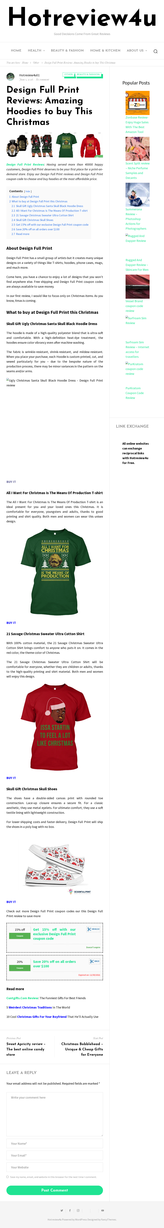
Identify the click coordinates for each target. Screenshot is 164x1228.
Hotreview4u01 (29, 75)
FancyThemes (108, 1219)
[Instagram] (78, 1211)
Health (34, 50)
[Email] (86, 1211)
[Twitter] (62, 1211)
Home (16, 50)
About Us (135, 50)
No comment (42, 79)
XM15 (96, 961)
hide (27, 191)
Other (36, 62)
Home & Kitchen (105, 50)
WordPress (81, 1219)
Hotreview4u (82, 19)
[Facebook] (70, 1211)
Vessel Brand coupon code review (134, 306)
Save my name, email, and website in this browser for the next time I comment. (53, 1177)
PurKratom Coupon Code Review (135, 393)
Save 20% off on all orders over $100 (54, 963)
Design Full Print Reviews (25, 164)
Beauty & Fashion (67, 50)
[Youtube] (102, 1211)
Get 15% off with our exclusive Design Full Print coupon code (54, 934)
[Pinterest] (94, 1211)
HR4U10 (95, 929)
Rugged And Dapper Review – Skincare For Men (137, 265)
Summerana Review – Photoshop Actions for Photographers (136, 218)
